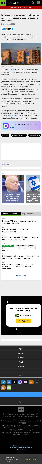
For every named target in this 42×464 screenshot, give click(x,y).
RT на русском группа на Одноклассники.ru (31, 382)
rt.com (20, 419)
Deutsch (21, 353)
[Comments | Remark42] (21, 151)
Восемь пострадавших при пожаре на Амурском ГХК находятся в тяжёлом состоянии (17, 266)
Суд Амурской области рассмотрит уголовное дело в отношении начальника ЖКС (20, 257)
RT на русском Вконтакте (9, 382)
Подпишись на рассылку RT (9, 387)
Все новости (21, 275)
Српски (21, 371)
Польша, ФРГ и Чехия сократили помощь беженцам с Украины (19, 222)
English (21, 349)
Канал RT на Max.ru (20, 382)
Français (21, 357)
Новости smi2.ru (5, 164)
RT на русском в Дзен (37, 382)
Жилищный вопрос (19, 135)
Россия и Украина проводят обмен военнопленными (16, 230)
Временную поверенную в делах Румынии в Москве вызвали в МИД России (20, 238)
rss (3, 387)
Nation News (13, 115)
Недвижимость (34, 135)
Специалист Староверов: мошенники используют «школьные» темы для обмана (19, 247)
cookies (8, 461)
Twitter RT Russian (14, 382)
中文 (21, 375)
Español (21, 366)
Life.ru (12, 69)
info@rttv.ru (31, 430)
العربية (21, 362)
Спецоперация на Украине (21, 7)
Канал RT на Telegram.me (3, 382)
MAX (12, 127)
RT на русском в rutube (26, 382)
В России (5, 135)
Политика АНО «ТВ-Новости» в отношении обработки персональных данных (21, 433)
